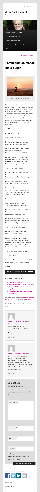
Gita (25, 353)
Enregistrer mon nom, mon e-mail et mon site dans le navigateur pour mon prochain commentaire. (19, 456)
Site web (11, 448)
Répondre (11, 337)
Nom (12, 428)
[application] (20, 272)
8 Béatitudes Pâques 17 (16, 282)
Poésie (20, 32)
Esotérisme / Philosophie (13, 36)
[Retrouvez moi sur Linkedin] (18, 475)
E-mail (12, 438)
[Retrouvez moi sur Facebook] (7, 475)
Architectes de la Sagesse (13, 45)
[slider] (31, 271)
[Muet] (26, 272)
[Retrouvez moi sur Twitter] (13, 475)
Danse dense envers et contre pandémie (21, 284)
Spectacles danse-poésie (13, 40)
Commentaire (13, 402)
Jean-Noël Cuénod (16, 12)
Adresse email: (9, 486)
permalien (29, 299)
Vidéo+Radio (9, 49)
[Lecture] (8, 272)
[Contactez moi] (24, 475)
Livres (25, 45)
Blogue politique (10, 32)
